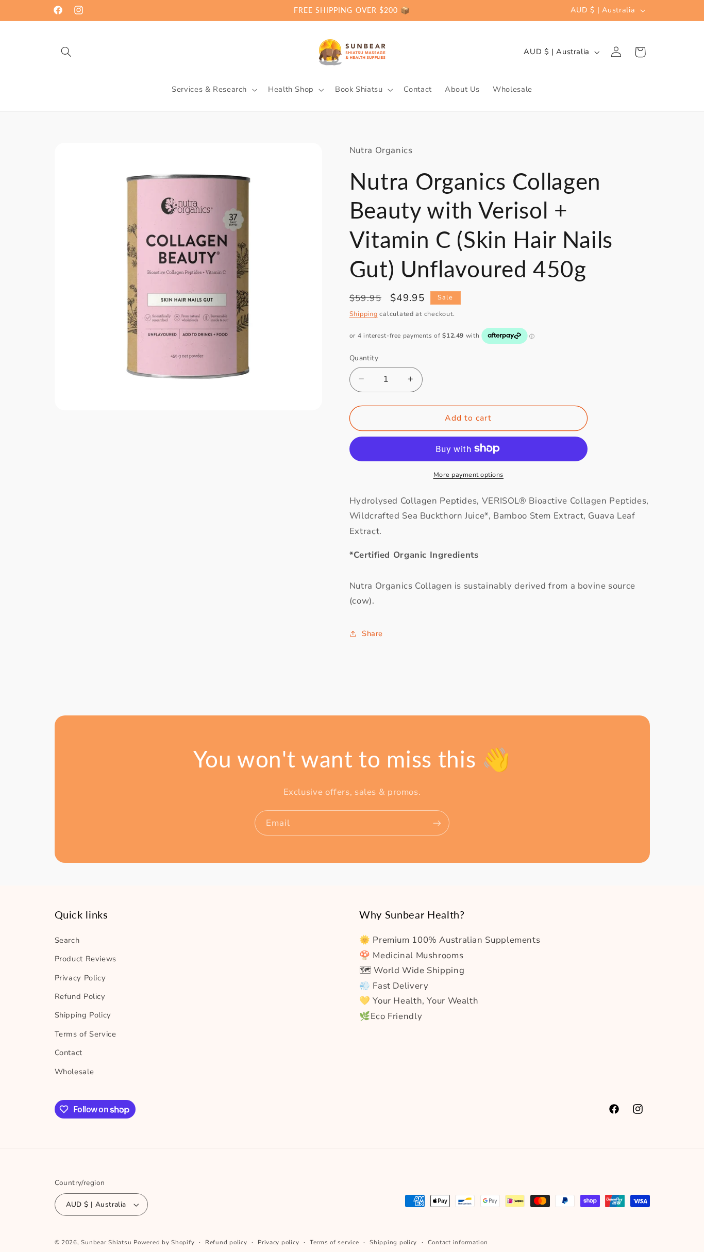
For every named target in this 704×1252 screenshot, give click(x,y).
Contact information (458, 1242)
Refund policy (226, 1242)
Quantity (363, 357)
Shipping (363, 313)
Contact (68, 1052)
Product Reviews (85, 958)
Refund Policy (80, 996)
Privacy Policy (80, 977)
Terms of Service (85, 1033)
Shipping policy (393, 1242)
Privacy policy (278, 1242)
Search (67, 939)
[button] (66, 52)
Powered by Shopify (163, 1242)
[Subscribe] (437, 823)
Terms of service (334, 1242)
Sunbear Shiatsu (106, 1242)
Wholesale (74, 1071)
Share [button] (372, 633)
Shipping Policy (83, 1015)
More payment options (468, 474)
